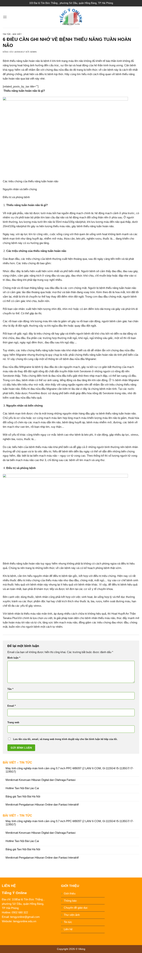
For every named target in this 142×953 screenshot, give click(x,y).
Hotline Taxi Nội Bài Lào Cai (22, 788)
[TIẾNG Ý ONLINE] (71, 17)
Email (11, 705)
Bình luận (13, 657)
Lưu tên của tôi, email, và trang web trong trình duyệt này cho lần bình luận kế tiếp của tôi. (65, 739)
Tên (10, 689)
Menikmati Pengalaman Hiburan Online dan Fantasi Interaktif (42, 804)
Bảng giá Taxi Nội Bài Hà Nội (23, 796)
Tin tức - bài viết (12, 34)
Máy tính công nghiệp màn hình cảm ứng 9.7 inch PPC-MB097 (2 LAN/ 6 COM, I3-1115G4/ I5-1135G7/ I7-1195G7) (69, 770)
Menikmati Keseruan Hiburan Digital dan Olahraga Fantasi (40, 779)
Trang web (13, 722)
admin (33, 52)
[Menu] (5, 17)
